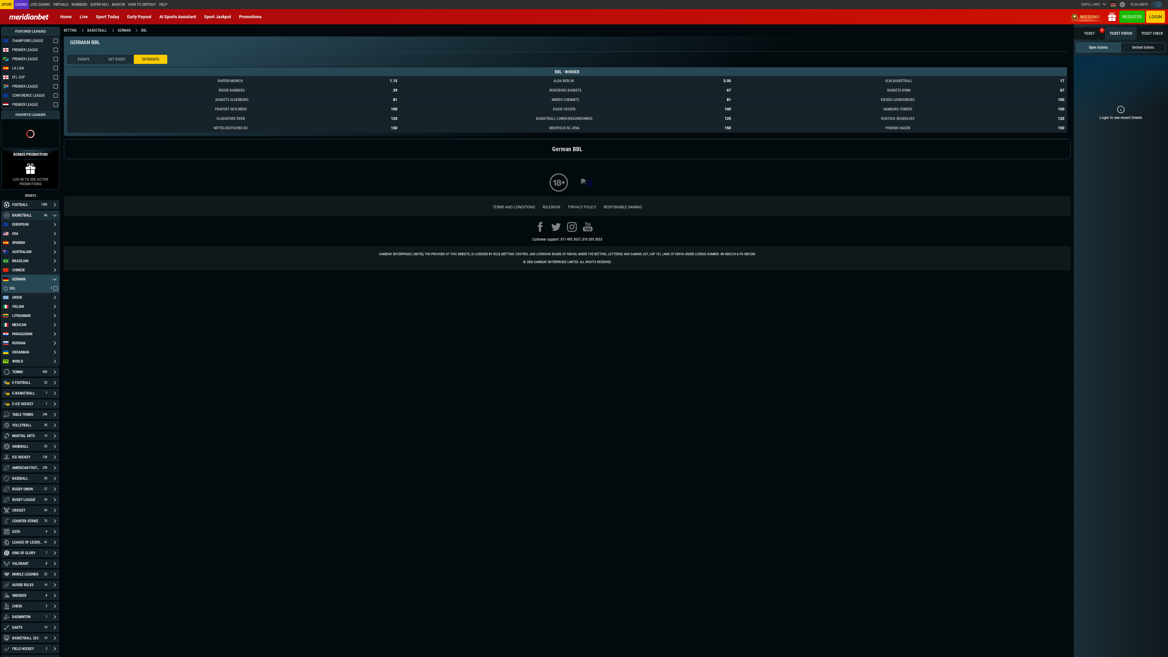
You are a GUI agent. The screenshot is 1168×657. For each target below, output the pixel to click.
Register (1132, 16)
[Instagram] (572, 227)
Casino (21, 4)
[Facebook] (540, 227)
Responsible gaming (623, 207)
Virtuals (60, 4)
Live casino (40, 4)
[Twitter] (556, 227)
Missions (1090, 16)
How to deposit (142, 4)
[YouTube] (588, 227)
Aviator (118, 4)
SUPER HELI (99, 4)
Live (84, 16)
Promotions (250, 16)
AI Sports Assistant (177, 16)
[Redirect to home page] (29, 16)
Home (66, 16)
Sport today (107, 16)
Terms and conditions (514, 207)
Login (1155, 16)
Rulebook (552, 207)
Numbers (79, 4)
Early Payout (139, 16)
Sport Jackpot (217, 16)
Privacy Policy (582, 207)
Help (163, 4)
